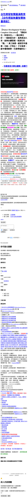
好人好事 (4, 428)
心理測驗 (12, 214)
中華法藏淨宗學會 (7, 438)
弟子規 (2, 448)
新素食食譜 (19, 419)
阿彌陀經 (3, 343)
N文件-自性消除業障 (16, 216)
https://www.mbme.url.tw (5, 179)
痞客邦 (13, 210)
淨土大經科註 (18, 337)
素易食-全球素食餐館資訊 (9, 406)
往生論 (6, 344)
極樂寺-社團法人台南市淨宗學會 (11, 436)
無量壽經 (8, 343)
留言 (17, 210)
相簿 (5, 55)
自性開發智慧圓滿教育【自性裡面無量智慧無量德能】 (13, 18)
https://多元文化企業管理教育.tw (13, 175)
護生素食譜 (5, 425)
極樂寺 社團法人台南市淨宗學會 (11, 328)
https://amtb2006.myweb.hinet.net (7, 177)
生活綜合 (13, 52)
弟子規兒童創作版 (17, 448)
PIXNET (7, 473)
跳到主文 (3, 25)
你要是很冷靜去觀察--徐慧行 (15, 66)
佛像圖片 (4, 430)
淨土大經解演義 (10, 337)
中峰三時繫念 (11, 335)
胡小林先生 (15, 346)
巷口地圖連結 (16, 395)
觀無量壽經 (14, 343)
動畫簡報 (4, 427)
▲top (2, 219)
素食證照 (4, 421)
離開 (9, 496)
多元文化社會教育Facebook (9, 442)
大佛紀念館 (5, 404)
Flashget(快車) (15, 363)
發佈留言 (3, 231)
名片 (5, 59)
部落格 (5, 57)
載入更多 (3, 222)
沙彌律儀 (4, 341)
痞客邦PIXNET (19, 408)
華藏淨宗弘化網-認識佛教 (9, 316)
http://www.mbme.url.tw (8, 311)
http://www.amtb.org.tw (8, 333)
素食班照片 (5, 419)
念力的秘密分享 (13, 344)
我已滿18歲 (3, 496)
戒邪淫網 (4, 400)
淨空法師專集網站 (7, 331)
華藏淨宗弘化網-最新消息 (9, 320)
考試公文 (4, 440)
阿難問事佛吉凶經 (21, 341)
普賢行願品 (21, 343)
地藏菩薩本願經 (11, 341)
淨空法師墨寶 (5, 432)
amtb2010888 (4, 199)
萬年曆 (4, 402)
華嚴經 (17, 335)
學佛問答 (19, 339)
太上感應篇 (13, 339)
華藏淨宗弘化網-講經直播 (9, 318)
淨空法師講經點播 (7, 417)
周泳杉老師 (8, 346)
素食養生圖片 (12, 419)
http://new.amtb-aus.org (14, 324)
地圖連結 (9, 395)
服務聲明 (17, 475)
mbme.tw (4, 175)
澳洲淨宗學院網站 (7, 322)
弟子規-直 (8, 448)
